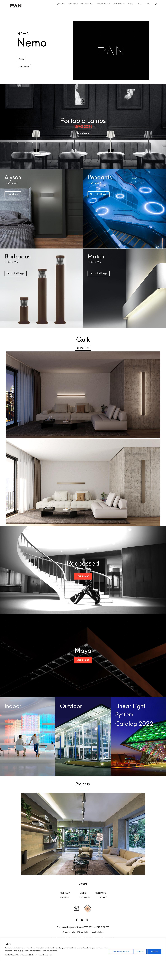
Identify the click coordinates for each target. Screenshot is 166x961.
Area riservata (69, 932)
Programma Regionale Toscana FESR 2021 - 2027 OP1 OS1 (83, 927)
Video (21, 59)
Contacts (100, 893)
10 (89, 869)
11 (91, 869)
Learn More (24, 66)
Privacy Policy (83, 932)
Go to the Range (98, 194)
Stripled (83, 572)
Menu (103, 897)
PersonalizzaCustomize (121, 951)
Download (84, 897)
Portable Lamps (83, 121)
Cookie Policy (97, 932)
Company (65, 893)
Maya (83, 650)
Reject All (140, 951)
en (156, 4)
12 (93, 869)
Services (64, 897)
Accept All (154, 951)
